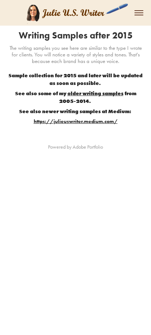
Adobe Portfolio (88, 147)
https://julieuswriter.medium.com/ (76, 121)
